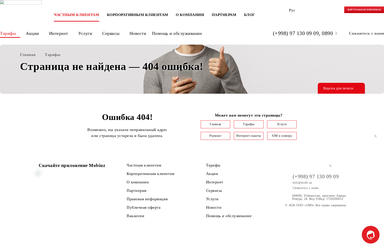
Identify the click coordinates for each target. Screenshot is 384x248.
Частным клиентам (76, 15)
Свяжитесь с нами (366, 33)
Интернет (58, 33)
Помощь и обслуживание (177, 33)
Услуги (85, 33)
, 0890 (326, 33)
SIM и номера (282, 135)
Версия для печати (338, 88)
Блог (249, 15)
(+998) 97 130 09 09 (296, 33)
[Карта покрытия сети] (330, 11)
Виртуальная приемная (364, 9)
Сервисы (111, 33)
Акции (32, 33)
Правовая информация (147, 199)
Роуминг (215, 135)
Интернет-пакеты (248, 135)
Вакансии (135, 216)
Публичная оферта (143, 207)
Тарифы (8, 33)
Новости (138, 33)
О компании (190, 15)
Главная (215, 124)
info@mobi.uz (302, 182)
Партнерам (224, 15)
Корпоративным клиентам (137, 15)
